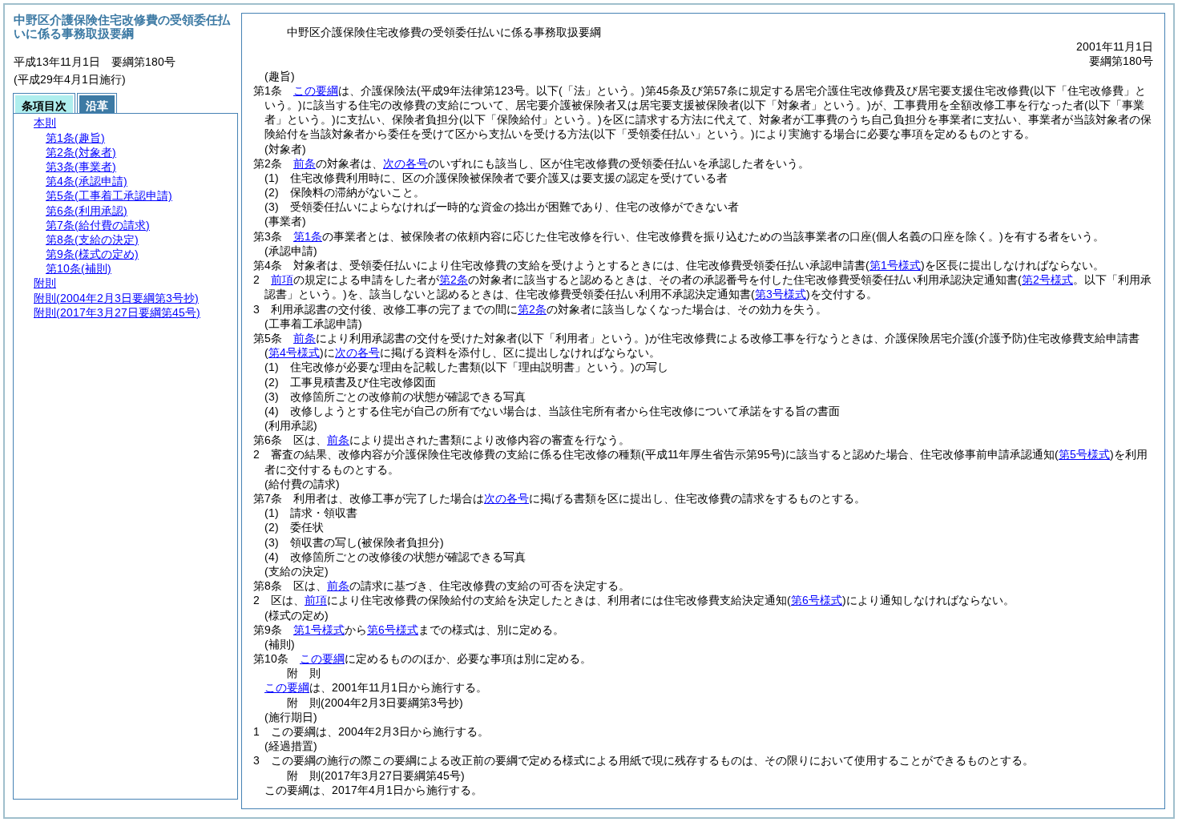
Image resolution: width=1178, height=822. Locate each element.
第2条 (453, 279)
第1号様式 (319, 629)
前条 (304, 163)
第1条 (307, 236)
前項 (282, 279)
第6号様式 (392, 629)
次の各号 (405, 163)
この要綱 (315, 90)
